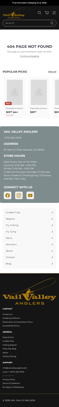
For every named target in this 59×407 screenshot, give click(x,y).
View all (52, 71)
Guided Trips (8, 341)
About (5, 353)
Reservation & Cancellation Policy (18, 322)
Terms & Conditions (11, 383)
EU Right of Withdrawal (13, 387)
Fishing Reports (10, 345)
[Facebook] (7, 195)
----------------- (8, 375)
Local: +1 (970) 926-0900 (13, 372)
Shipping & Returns (11, 318)
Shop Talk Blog (9, 349)
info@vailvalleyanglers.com (15, 368)
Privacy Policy (9, 379)
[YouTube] (30, 195)
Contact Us (7, 314)
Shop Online (8, 337)
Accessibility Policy (11, 326)
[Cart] (47, 12)
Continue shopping (29, 56)
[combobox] (29, 23)
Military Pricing (9, 356)
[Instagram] (19, 195)
